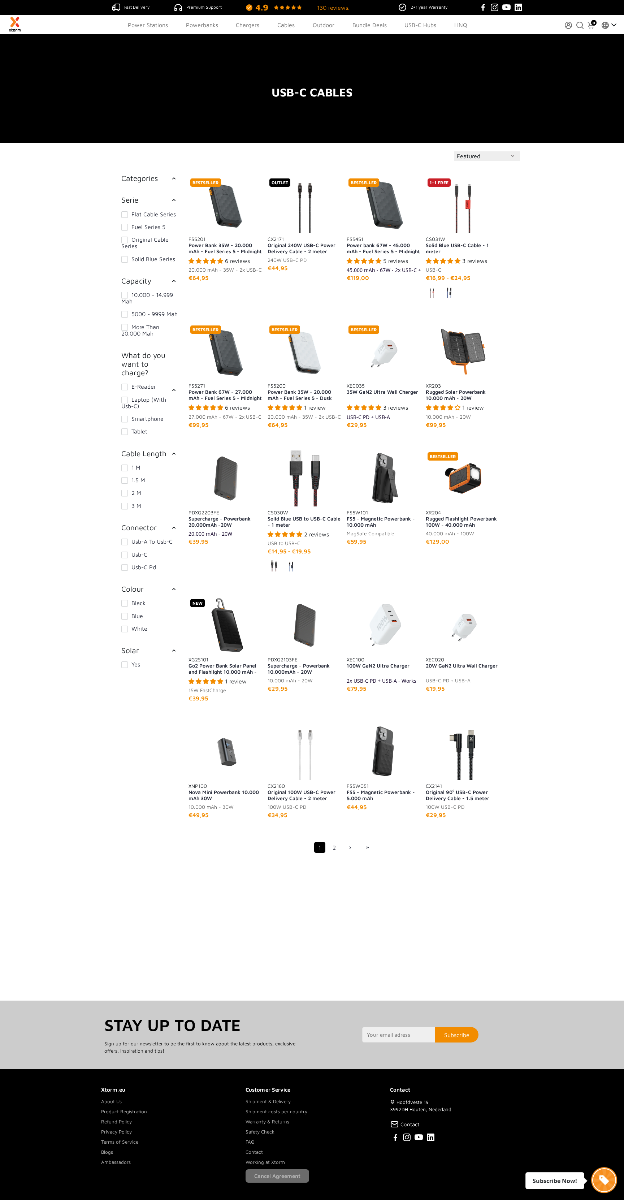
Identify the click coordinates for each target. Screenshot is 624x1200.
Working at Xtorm (265, 1162)
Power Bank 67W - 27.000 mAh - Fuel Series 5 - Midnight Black (225, 392)
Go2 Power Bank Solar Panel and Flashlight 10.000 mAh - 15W (222, 665)
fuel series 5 (148, 227)
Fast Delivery (137, 7)
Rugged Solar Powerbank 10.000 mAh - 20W (456, 392)
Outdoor (323, 25)
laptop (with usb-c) (143, 402)
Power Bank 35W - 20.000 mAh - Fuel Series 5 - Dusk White (300, 392)
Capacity (136, 280)
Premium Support (204, 7)
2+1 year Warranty (429, 7)
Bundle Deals (369, 25)
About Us (111, 1101)
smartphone (147, 418)
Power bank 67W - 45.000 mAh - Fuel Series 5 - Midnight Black (383, 245)
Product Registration (124, 1111)
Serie (129, 199)
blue (137, 616)
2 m (136, 492)
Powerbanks (202, 25)
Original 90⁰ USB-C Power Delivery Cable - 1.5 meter (457, 792)
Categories (139, 178)
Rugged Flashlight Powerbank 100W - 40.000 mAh (461, 518)
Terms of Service (119, 1142)
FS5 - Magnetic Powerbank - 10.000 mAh (381, 518)
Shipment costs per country (276, 1111)
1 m (135, 467)
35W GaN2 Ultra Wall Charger (382, 389)
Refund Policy (116, 1122)
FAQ (250, 1142)
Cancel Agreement (277, 1176)
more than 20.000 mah (140, 330)
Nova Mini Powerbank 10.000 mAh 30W (223, 792)
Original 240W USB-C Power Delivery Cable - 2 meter (301, 245)
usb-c (139, 554)
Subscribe (456, 1035)
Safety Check (260, 1132)
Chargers (247, 25)
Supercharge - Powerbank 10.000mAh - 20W (299, 665)
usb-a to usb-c (152, 541)
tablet (139, 431)
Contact (254, 1152)
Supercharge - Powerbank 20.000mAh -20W (219, 518)
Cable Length (143, 453)
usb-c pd (143, 567)
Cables (286, 25)
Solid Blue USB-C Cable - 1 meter (457, 245)
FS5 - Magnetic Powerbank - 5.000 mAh (381, 792)
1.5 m (138, 480)
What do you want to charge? (143, 364)
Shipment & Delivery (268, 1101)
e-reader (143, 386)
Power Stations (148, 25)
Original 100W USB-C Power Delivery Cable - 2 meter (301, 792)
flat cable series (153, 214)
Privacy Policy (116, 1132)
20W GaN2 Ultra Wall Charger (462, 662)
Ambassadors (116, 1162)
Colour (132, 588)
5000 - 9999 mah (154, 314)
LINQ (460, 25)
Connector (139, 527)
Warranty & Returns (267, 1122)
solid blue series (153, 259)
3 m (136, 505)
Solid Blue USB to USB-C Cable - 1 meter (304, 518)
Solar (130, 650)
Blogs (107, 1152)
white (139, 628)
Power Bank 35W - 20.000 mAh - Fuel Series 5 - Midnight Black (225, 245)
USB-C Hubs (420, 25)
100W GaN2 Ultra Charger (378, 662)
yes (135, 664)
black (138, 603)
